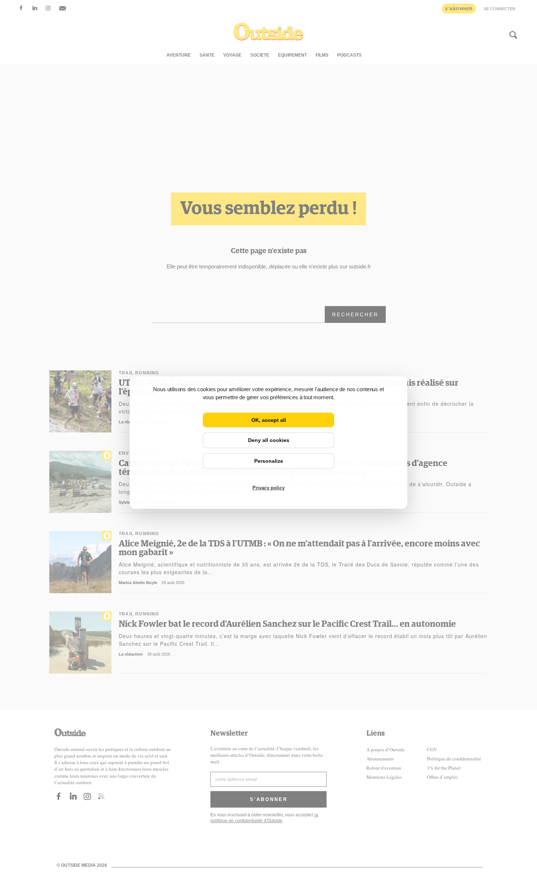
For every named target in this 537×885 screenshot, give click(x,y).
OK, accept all (268, 420)
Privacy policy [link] (268, 488)
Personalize (268, 461)
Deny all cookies (268, 440)
